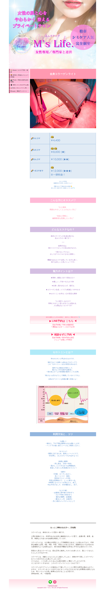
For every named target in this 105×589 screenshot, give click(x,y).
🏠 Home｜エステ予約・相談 (19, 71)
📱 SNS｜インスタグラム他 (19, 85)
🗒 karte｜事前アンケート (18, 91)
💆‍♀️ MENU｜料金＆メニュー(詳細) (19, 76)
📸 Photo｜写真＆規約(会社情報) (19, 81)
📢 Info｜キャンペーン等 (18, 88)
